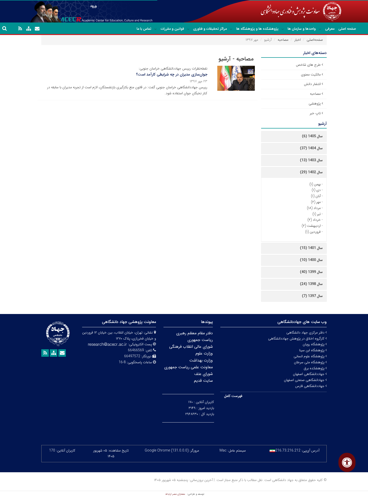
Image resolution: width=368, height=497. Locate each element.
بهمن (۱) (315, 184)
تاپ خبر (315, 113)
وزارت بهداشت (201, 360)
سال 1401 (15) (311, 248)
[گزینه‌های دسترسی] (346, 462)
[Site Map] (28, 28)
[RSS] (20, 28)
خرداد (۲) (314, 219)
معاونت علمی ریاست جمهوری (188, 367)
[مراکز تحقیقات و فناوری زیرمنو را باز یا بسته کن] (188, 29)
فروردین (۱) (313, 231)
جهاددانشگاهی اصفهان (309, 374)
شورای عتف (203, 374)
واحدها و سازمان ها (302, 29)
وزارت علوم (204, 353)
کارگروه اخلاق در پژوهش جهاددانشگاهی (296, 338)
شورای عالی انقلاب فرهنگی (191, 347)
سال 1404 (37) (311, 148)
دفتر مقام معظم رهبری (194, 333)
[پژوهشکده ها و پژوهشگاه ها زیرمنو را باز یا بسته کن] (231, 29)
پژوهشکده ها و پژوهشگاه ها (257, 29)
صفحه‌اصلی (315, 39)
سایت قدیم (203, 381)
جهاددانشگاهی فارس (310, 386)
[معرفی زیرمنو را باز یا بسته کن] (320, 29)
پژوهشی (315, 103)
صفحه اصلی (347, 29)
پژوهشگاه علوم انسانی (309, 356)
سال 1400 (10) (311, 260)
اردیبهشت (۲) (311, 225)
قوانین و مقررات (172, 29)
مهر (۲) (316, 202)
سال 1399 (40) (311, 272)
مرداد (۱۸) (314, 208)
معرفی (329, 29)
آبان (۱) (316, 196)
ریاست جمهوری (200, 340)
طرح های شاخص (308, 65)
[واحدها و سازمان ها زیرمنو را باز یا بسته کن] (282, 29)
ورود (93, 6)
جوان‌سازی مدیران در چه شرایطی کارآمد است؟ (171, 75)
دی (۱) (316, 190)
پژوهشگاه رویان (314, 344)
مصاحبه (283, 39)
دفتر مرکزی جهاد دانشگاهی (305, 332)
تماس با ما (144, 29)
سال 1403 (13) (311, 160)
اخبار (297, 39)
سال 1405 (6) (312, 136)
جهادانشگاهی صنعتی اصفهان (304, 380)
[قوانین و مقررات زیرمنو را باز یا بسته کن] (155, 29)
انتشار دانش (312, 84)
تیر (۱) (316, 214)
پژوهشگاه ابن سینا (312, 350)
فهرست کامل (233, 396)
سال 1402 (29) (311, 172)
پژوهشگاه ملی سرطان (309, 362)
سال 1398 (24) (311, 284)
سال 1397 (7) (312, 296)
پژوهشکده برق (314, 368)
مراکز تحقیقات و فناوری (210, 29)
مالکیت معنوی (311, 74)
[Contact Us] (37, 28)
